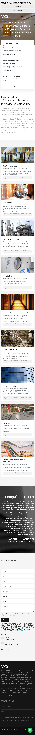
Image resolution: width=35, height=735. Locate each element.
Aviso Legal (5, 729)
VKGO (9, 623)
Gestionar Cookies (26, 731)
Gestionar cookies (18, 10)
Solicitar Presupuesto (8, 54)
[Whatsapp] (30, 730)
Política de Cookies (14, 729)
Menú (2, 711)
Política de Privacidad (22, 614)
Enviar (5, 620)
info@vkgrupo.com (6, 706)
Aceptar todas (17, 6)
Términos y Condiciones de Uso (12, 616)
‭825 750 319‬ (4, 704)
